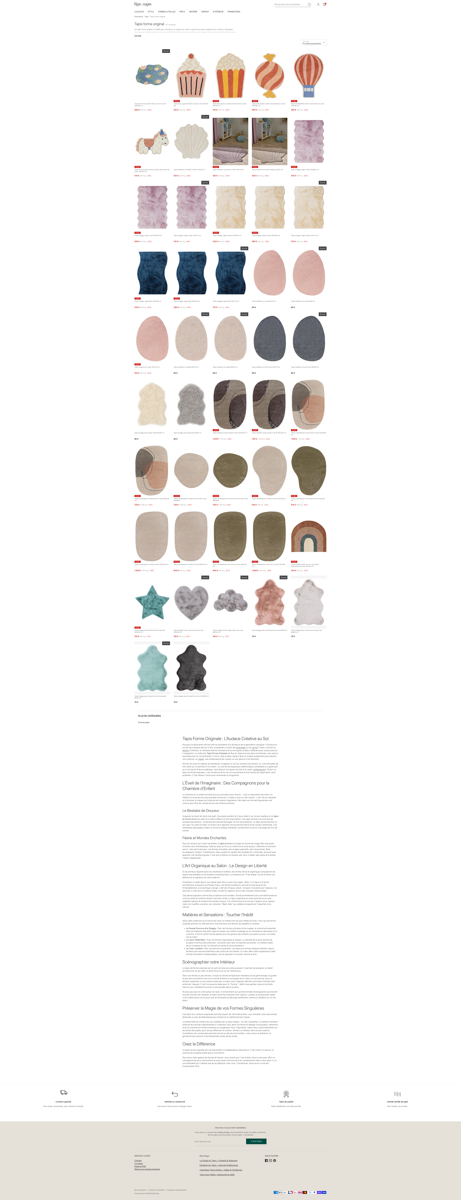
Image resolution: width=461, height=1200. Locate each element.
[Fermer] (277, 573)
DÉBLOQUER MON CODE (256, 616)
